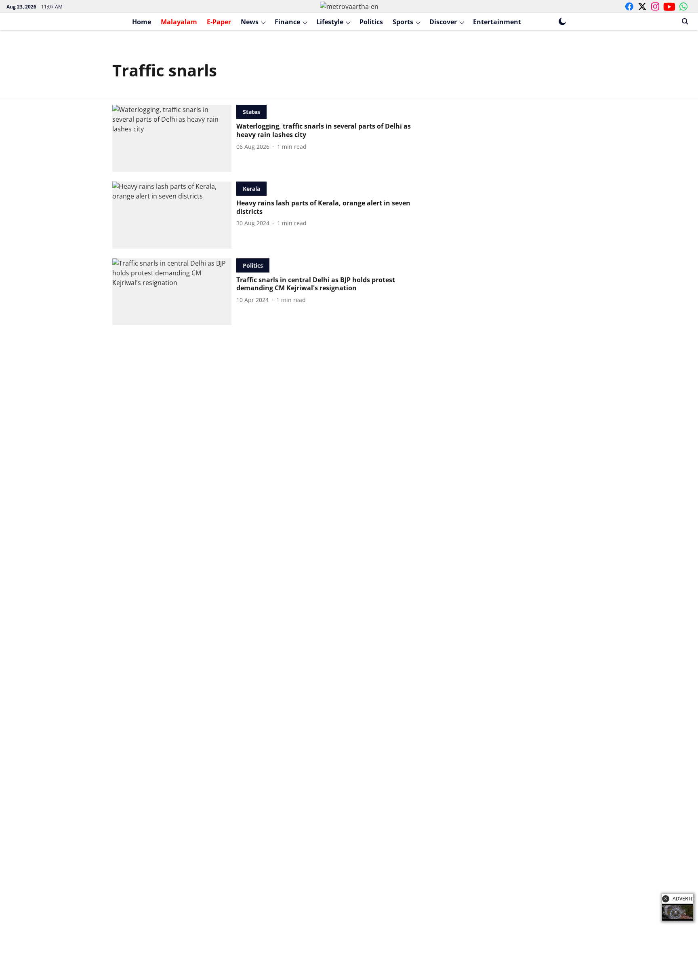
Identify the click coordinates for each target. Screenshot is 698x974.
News (250, 21)
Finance (287, 21)
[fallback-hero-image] (174, 138)
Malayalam (179, 21)
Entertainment (497, 21)
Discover (443, 21)
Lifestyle (329, 21)
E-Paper (219, 21)
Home (141, 21)
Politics (371, 21)
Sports (403, 21)
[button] (665, 898)
